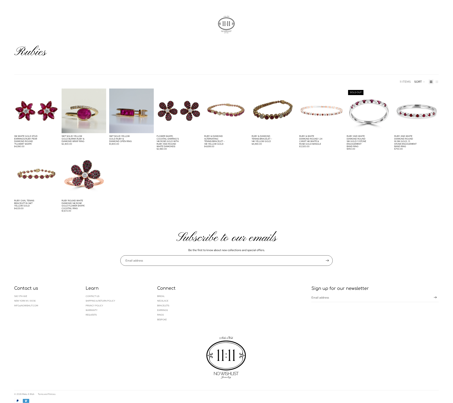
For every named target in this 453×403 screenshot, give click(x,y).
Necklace (162, 300)
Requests (91, 314)
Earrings (162, 310)
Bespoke (162, 319)
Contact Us (92, 296)
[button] (419, 82)
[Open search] (420, 19)
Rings (160, 314)
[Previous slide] (19, 111)
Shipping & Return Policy (100, 300)
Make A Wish (28, 394)
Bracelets (163, 305)
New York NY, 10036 (25, 300)
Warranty (92, 310)
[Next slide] (53, 111)
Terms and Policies (46, 394)
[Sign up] (327, 260)
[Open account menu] (427, 19)
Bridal (161, 296)
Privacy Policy (94, 305)
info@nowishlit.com (26, 305)
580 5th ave (20, 296)
